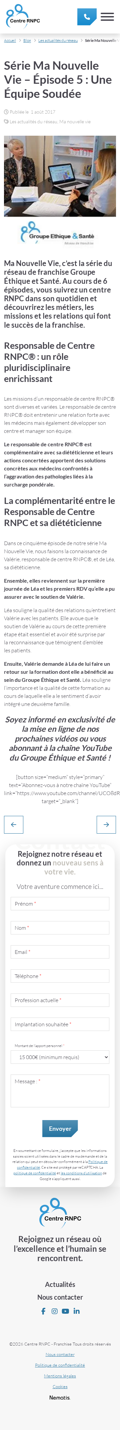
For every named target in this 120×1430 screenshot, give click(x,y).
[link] (87, 16)
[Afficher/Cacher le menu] (107, 16)
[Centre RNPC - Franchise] (23, 16)
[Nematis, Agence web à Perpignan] (60, 1397)
